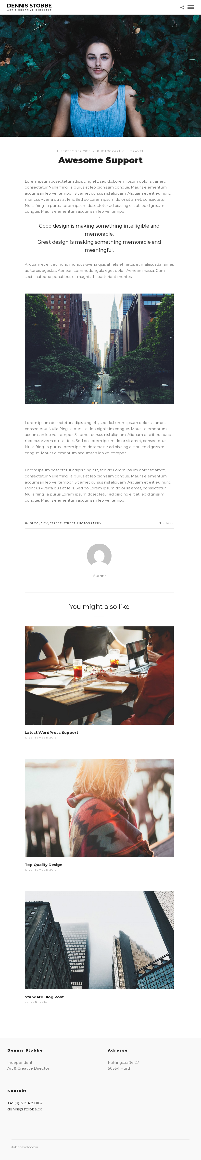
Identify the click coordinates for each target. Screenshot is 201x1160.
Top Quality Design (43, 864)
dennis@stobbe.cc (24, 1109)
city (44, 523)
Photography (110, 151)
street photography (82, 523)
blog (34, 523)
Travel (137, 151)
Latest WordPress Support (51, 732)
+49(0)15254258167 (25, 1103)
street (56, 523)
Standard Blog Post (44, 997)
